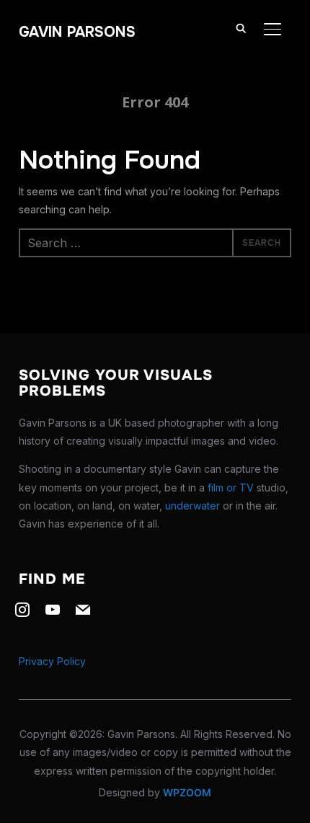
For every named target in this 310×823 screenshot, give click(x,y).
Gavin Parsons (77, 32)
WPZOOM (187, 792)
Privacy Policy (52, 661)
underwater (192, 505)
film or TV (231, 487)
